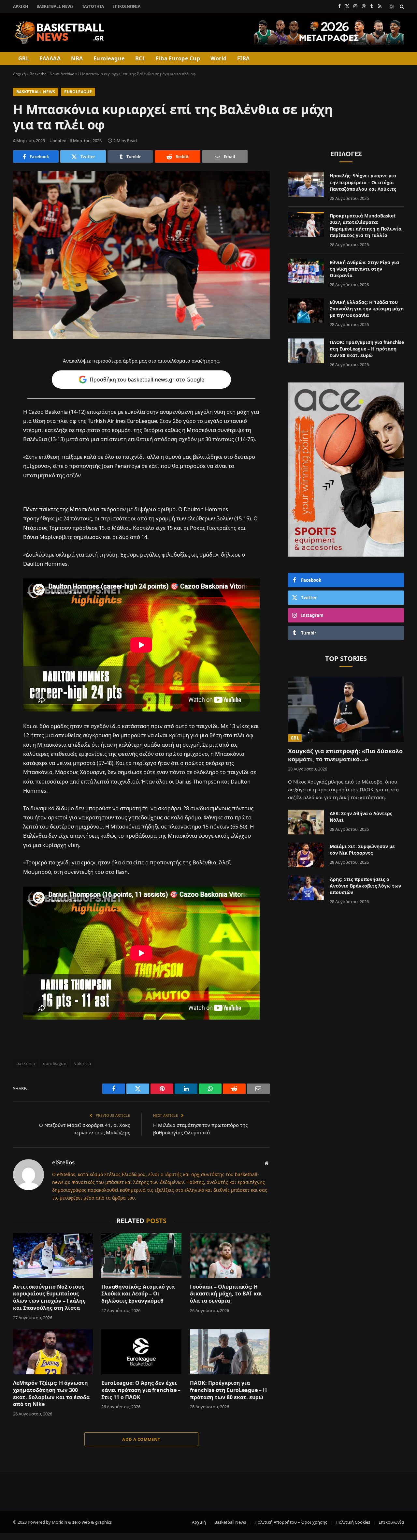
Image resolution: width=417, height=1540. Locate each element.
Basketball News (55, 6)
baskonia (25, 1063)
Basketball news (35, 92)
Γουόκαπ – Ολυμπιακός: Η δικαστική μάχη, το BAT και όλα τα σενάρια (226, 1294)
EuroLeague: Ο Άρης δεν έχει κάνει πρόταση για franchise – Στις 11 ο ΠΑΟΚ (140, 1390)
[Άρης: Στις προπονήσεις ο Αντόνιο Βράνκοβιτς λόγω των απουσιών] (306, 887)
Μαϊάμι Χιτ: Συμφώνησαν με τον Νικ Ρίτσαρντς (362, 849)
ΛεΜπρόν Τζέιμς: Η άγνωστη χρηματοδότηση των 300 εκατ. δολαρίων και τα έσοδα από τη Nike (51, 1394)
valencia (82, 1063)
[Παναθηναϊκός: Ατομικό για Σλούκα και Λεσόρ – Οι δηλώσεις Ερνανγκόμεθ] (141, 1255)
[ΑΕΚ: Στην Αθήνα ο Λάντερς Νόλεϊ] (306, 822)
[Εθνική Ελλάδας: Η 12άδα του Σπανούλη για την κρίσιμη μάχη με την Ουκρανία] (306, 310)
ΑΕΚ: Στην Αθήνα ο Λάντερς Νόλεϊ (361, 816)
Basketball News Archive (52, 74)
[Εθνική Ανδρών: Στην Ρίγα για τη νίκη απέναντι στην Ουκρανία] (306, 271)
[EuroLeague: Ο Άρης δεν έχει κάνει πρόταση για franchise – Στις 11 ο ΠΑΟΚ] (141, 1351)
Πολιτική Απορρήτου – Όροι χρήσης (290, 1522)
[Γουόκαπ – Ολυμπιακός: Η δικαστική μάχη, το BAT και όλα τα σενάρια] (230, 1255)
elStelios (63, 1162)
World (218, 58)
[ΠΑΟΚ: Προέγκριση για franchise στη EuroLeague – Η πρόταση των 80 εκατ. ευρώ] (230, 1351)
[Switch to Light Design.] (391, 6)
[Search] (401, 6)
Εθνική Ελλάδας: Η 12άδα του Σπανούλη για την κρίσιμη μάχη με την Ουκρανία (367, 308)
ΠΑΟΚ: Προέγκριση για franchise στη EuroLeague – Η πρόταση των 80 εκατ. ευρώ (228, 1390)
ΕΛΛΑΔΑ (50, 58)
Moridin (59, 1522)
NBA (77, 58)
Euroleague (109, 58)
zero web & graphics (92, 1522)
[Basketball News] (59, 32)
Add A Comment (141, 1439)
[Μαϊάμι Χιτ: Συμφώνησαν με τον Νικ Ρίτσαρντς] (306, 855)
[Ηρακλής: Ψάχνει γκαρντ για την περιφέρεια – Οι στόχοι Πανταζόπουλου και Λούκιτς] (306, 184)
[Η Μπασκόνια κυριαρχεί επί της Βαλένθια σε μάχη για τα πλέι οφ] (141, 255)
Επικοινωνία (126, 6)
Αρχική (20, 6)
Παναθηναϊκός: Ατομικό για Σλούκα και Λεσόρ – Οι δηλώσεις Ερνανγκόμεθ (138, 1294)
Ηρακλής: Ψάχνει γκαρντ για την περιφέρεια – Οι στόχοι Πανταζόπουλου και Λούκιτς (363, 182)
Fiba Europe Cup (178, 58)
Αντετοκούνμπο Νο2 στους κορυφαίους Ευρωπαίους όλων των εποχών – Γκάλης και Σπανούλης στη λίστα (49, 1297)
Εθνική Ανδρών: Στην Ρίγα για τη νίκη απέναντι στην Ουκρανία (364, 268)
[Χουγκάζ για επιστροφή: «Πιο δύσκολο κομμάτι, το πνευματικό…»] (346, 709)
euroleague (54, 1063)
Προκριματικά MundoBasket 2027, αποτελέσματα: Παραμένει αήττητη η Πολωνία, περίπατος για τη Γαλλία (366, 225)
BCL (140, 58)
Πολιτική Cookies (353, 1522)
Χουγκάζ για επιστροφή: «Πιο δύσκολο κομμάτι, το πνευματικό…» (345, 755)
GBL (23, 58)
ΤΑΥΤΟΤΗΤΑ (93, 6)
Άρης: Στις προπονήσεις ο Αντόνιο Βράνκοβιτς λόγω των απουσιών (365, 885)
